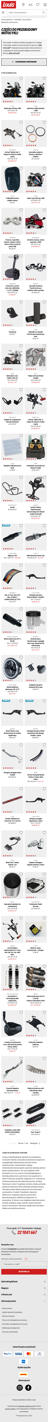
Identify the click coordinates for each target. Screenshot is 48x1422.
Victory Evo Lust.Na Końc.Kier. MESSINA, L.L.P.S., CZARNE (12, 288)
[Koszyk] (45, 4)
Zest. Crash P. (35, 1132)
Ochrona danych (8, 1316)
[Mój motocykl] (30, 4)
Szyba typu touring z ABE (12, 108)
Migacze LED (12, 556)
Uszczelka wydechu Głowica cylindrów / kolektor (36, 154)
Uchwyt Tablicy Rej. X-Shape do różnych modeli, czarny (36, 422)
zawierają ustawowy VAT (26, 1406)
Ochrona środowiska (10, 1332)
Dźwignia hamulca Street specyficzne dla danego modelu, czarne (35, 733)
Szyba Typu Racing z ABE (35, 198)
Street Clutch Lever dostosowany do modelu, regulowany (12, 733)
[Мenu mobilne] (3, 12)
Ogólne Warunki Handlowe (12, 1312)
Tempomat (12, 332)
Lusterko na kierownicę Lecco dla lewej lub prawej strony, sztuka (12, 1044)
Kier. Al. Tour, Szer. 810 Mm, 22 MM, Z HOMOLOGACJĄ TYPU (12, 597)
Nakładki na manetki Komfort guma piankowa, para (35, 334)
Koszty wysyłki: (10, 1409)
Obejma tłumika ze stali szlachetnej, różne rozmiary (35, 1090)
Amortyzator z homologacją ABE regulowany (12, 998)
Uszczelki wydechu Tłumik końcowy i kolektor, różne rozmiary (35, 288)
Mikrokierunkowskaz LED (36, 556)
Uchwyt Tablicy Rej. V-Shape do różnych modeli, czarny (12, 154)
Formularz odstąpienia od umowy (15, 1324)
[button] (43, 12)
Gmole (12, 507)
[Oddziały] (23, 4)
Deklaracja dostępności (11, 1328)
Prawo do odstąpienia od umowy (14, 1320)
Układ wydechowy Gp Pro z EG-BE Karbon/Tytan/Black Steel (36, 998)
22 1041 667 (27, 1232)
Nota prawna (7, 1308)
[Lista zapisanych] (38, 4)
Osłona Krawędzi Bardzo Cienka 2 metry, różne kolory (35, 777)
